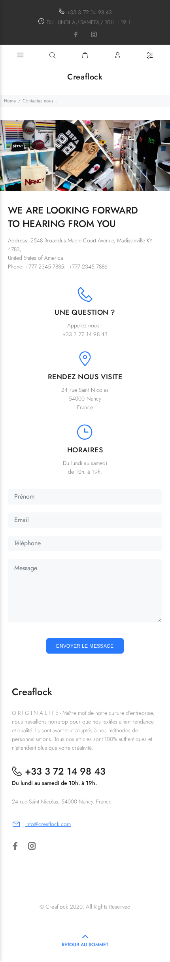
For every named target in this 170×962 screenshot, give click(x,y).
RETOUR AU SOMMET (85, 944)
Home (10, 100)
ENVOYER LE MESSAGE (84, 646)
